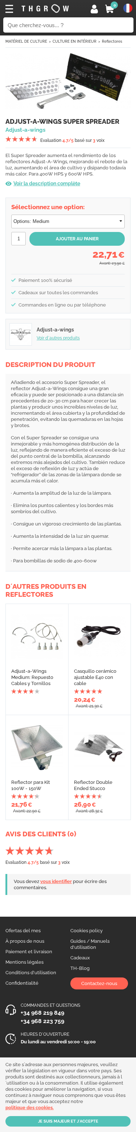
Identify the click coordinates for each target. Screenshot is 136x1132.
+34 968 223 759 (42, 1021)
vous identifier (56, 881)
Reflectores (112, 41)
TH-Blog (80, 968)
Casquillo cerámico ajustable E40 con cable (95, 677)
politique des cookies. (29, 1107)
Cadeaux (80, 957)
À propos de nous (24, 941)
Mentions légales (24, 962)
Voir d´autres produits (58, 338)
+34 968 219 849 (42, 1012)
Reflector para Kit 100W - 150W (30, 785)
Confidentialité (21, 983)
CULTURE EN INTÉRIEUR (74, 41)
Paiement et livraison (28, 951)
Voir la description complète (46, 183)
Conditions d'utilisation (30, 972)
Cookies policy (86, 930)
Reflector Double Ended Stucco (93, 785)
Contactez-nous (99, 983)
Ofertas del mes (23, 930)
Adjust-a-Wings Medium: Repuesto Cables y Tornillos (32, 677)
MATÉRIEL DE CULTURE (26, 41)
